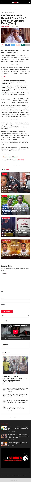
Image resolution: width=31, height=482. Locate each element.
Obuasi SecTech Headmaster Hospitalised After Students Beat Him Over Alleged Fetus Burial (17, 401)
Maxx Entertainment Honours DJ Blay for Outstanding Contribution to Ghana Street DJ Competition (15, 93)
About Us (8, 476)
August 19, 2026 (6, 213)
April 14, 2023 (15, 26)
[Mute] (25, 338)
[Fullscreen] (28, 338)
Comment (4, 273)
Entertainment (11, 12)
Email (2, 298)
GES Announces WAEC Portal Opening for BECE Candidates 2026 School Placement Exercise (17, 388)
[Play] (3, 338)
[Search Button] (28, 315)
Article (6, 12)
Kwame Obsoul (5, 26)
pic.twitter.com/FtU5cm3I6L (11, 157)
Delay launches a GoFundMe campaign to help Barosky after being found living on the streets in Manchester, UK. (14, 82)
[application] (15, 332)
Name (2, 291)
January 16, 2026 (6, 235)
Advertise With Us (15, 476)
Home (2, 12)
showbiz (4, 174)
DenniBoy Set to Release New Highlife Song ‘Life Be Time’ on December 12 (14, 255)
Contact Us (23, 476)
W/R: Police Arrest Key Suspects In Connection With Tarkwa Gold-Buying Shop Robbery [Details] (12, 379)
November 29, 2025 (6, 257)
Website (3, 304)
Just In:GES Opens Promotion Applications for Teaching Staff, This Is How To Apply (17, 395)
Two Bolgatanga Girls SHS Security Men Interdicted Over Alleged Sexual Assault (15, 407)
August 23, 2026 (6, 191)
